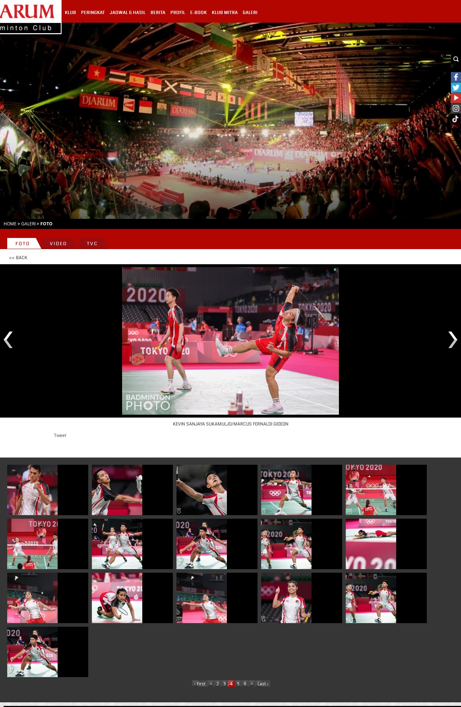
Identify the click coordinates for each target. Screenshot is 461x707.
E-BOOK (198, 12)
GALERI (250, 12)
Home (10, 223)
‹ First (199, 683)
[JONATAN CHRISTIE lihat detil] (32, 490)
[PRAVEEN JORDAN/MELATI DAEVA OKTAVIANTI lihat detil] (371, 490)
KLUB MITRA (225, 12)
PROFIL (177, 12)
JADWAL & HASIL (128, 12)
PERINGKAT (93, 12)
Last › (263, 683)
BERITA (158, 12)
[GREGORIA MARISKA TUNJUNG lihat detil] (371, 544)
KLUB (70, 12)
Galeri (28, 223)
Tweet (60, 435)
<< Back (18, 258)
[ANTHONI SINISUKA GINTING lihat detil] (286, 490)
